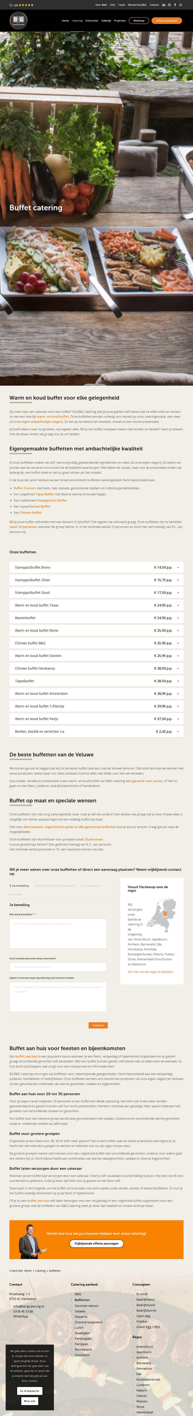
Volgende (98, 1025)
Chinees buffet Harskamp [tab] (93, 668)
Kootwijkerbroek (148, 1379)
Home (28, 1270)
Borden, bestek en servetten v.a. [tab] (93, 731)
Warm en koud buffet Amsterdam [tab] (93, 693)
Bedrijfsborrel (146, 1310)
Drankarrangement (89, 1322)
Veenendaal (144, 1412)
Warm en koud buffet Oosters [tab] (93, 655)
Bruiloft (141, 1294)
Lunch (79, 1328)
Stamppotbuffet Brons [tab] (93, 567)
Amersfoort (144, 1347)
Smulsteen (82, 1355)
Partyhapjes (83, 1338)
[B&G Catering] (18, 20)
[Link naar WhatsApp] (181, 4)
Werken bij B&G (137, 4)
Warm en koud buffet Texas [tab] (93, 605)
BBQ (78, 1294)
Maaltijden (82, 1333)
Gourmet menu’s (86, 1306)
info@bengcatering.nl (28, 1306)
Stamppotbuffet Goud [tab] (93, 592)
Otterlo (141, 1396)
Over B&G (101, 4)
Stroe (140, 1407)
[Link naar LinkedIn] (163, 4)
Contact (154, 4)
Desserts (81, 1317)
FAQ (112, 4)
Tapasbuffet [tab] (93, 681)
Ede (139, 1374)
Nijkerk (141, 1390)
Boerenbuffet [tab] (93, 617)
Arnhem (142, 1358)
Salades (80, 1311)
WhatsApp (20, 1316)
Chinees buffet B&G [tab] (93, 643)
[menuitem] (101, 4)
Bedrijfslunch (145, 1305)
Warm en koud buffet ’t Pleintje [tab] (93, 706)
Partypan (81, 1344)
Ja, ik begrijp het (30, 1391)
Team (121, 4)
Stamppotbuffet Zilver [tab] (93, 580)
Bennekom (144, 1368)
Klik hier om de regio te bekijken (150, 972)
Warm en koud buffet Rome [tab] (93, 630)
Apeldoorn (143, 1352)
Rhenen (141, 1401)
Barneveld (143, 1363)
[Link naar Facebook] (175, 4)
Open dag (143, 1316)
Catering (40, 1270)
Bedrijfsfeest (145, 1299)
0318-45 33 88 (23, 1311)
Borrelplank (83, 1349)
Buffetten (82, 1300)
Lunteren (143, 1385)
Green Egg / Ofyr (148, 1327)
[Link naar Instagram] (169, 4)
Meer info (29, 1401)
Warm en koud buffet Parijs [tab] (93, 718)
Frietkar (142, 1321)
